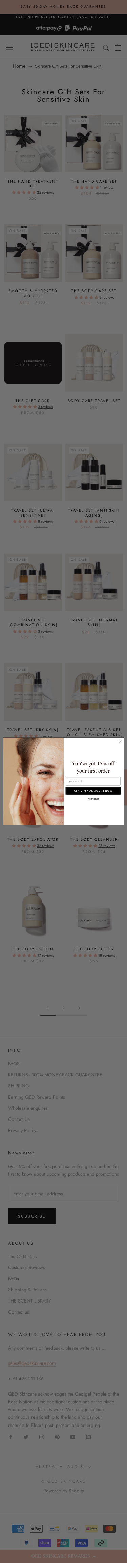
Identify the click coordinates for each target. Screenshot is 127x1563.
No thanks (93, 798)
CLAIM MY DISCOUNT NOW (93, 791)
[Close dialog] (120, 741)
